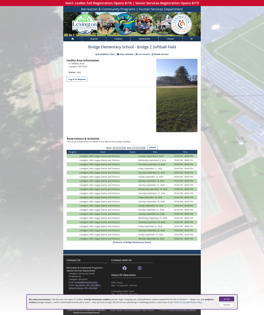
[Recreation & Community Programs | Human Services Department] (132, 24)
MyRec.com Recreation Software (182, 310)
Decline (226, 305)
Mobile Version (161, 54)
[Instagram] (139, 268)
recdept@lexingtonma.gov (86, 282)
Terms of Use (179, 302)
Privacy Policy (196, 302)
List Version (144, 54)
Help (144, 310)
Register (94, 38)
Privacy (120, 310)
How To (151, 310)
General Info (144, 38)
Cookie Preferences (132, 310)
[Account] (191, 38)
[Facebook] (125, 268)
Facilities (118, 38)
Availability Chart (106, 54)
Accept (227, 299)
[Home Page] (72, 38)
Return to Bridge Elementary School (133, 242)
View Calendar (126, 54)
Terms (112, 310)
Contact (170, 38)
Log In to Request (77, 79)
